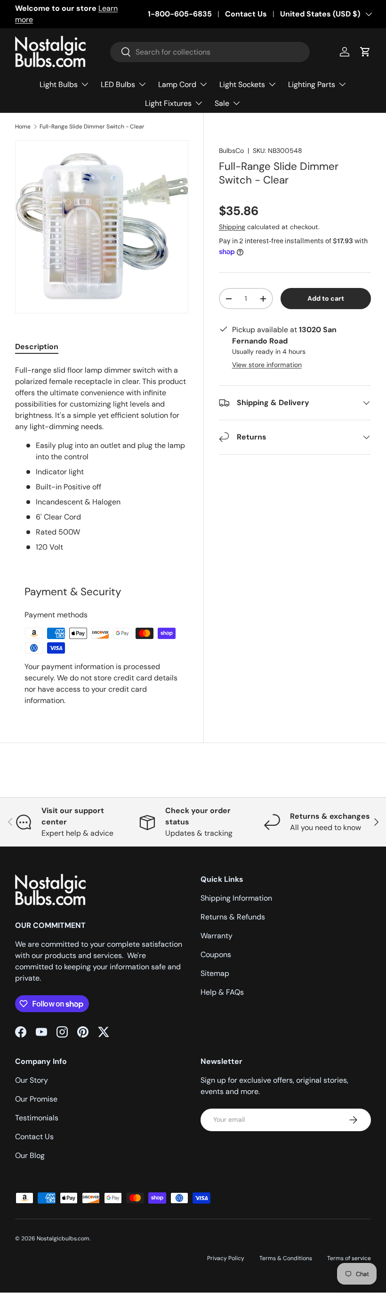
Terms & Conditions (285, 1258)
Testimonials (36, 1118)
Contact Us (246, 14)
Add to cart (325, 298)
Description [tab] (36, 346)
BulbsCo (231, 150)
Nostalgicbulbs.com (63, 1238)
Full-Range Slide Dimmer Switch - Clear (92, 126)
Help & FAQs (222, 992)
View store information (267, 364)
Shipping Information (236, 898)
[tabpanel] (101, 459)
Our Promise (36, 1099)
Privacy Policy (225, 1258)
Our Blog (30, 1155)
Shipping (232, 227)
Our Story (31, 1080)
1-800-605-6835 (180, 14)
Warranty (217, 936)
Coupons (216, 954)
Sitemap (215, 973)
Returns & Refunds (233, 917)
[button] (365, 51)
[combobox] (210, 52)
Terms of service (349, 1258)
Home (23, 126)
